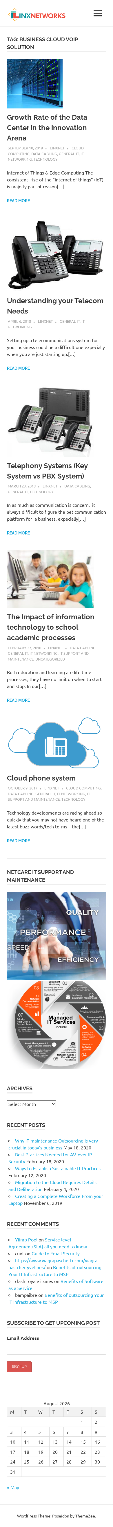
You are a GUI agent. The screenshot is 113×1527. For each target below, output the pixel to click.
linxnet (57, 147)
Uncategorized (50, 658)
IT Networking (44, 653)
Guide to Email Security (56, 1253)
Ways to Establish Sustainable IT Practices (58, 1168)
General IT (69, 153)
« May (13, 1487)
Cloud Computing (83, 787)
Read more (18, 200)
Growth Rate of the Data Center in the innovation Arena (47, 127)
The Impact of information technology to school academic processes (50, 627)
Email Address (23, 1338)
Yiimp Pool (26, 1239)
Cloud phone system (41, 778)
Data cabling (44, 153)
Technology (46, 159)
